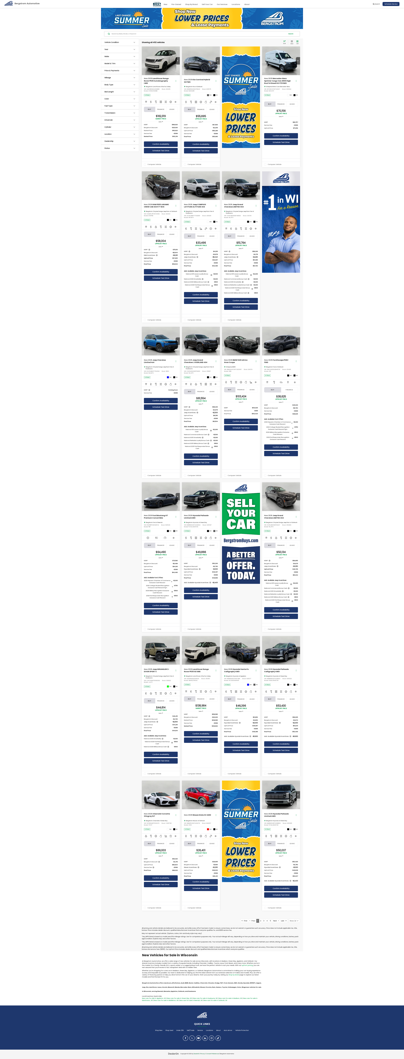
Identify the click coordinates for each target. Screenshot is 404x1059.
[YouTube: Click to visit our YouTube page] (198, 1038)
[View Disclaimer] (176, 102)
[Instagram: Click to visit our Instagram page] (212, 1038)
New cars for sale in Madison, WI (230, 998)
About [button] (247, 4)
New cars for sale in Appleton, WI (154, 998)
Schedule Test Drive (160, 150)
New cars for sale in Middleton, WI (166, 1000)
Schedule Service (391, 4)
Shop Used (169, 1030)
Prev (252, 921)
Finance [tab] (161, 109)
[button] (178, 60)
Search (290, 34)
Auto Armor (228, 1030)
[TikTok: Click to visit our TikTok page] (218, 1038)
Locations (236, 4)
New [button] (165, 4)
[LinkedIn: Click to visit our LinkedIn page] (205, 1038)
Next (275, 921)
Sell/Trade (190, 1030)
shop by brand (234, 975)
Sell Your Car (207, 4)
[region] (161, 132)
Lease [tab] (172, 109)
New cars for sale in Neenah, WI (191, 1000)
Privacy (202, 1054)
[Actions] (176, 81)
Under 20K (180, 1030)
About (218, 1030)
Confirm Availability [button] (160, 144)
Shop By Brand (191, 4)
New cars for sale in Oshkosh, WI (215, 1000)
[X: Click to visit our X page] (192, 1038)
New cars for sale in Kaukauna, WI (205, 998)
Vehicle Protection (242, 1030)
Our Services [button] (222, 4)
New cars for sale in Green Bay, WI (179, 998)
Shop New (158, 1030)
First (245, 921)
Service (200, 1030)
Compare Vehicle (154, 164)
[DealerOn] (173, 1054)
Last (283, 921)
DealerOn (196, 1054)
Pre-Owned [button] (176, 4)
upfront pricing (247, 965)
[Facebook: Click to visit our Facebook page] (185, 1038)
